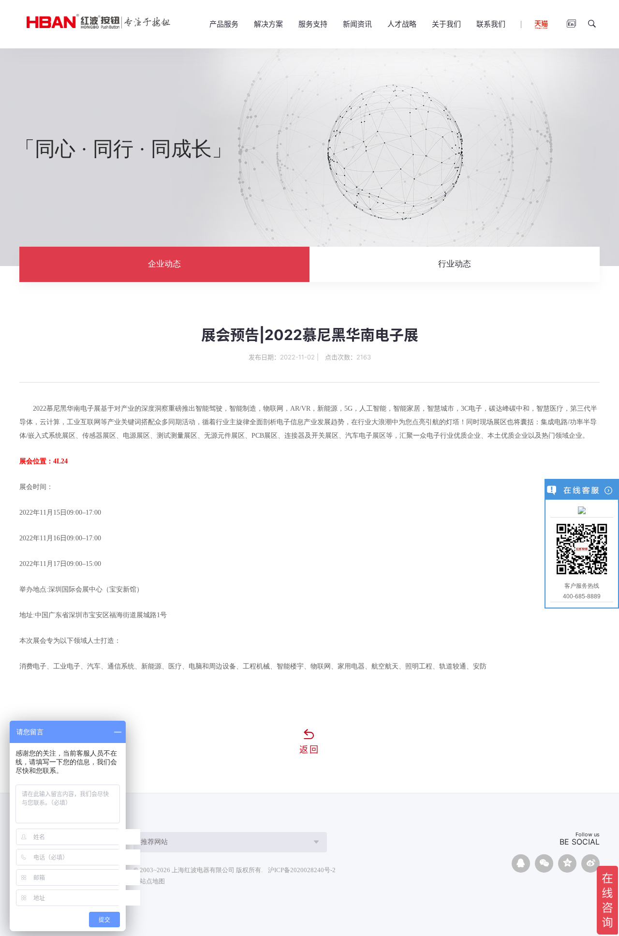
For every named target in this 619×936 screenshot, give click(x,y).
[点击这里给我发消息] (582, 509)
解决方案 (268, 24)
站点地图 (152, 881)
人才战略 (401, 24)
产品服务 (223, 24)
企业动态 (164, 263)
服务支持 (312, 24)
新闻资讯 (357, 24)
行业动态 (454, 263)
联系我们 (490, 24)
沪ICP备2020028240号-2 (302, 870)
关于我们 (446, 24)
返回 (309, 749)
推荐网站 (154, 842)
